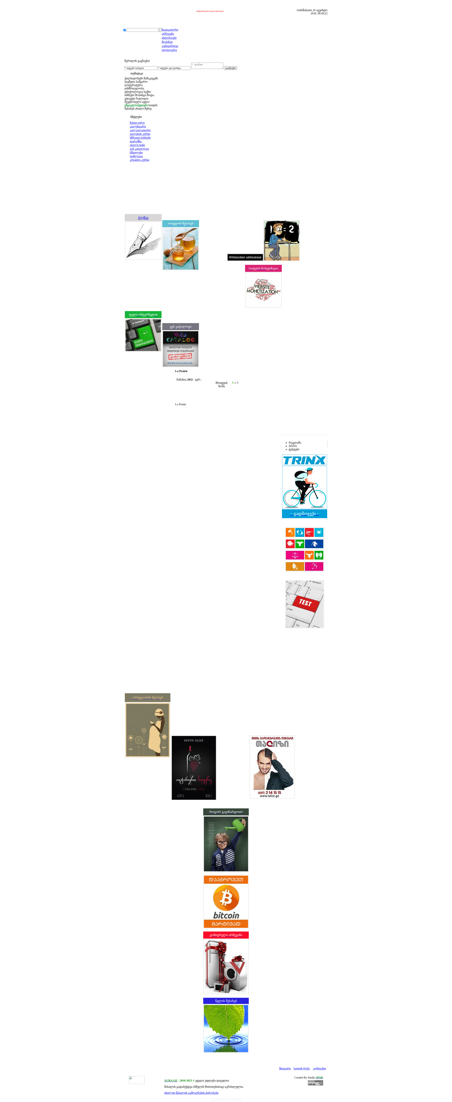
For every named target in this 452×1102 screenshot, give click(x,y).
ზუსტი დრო (137, 122)
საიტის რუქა (302, 1068)
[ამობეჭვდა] (176, 376)
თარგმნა (136, 141)
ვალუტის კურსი (140, 133)
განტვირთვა (170, 46)
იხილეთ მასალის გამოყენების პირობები (191, 1092)
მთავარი (285, 1068)
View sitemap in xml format (226, 1098)
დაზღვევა (136, 156)
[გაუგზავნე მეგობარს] (180, 376)
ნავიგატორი (170, 29)
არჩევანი (168, 33)
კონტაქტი (319, 1068)
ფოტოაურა (169, 50)
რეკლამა (295, 442)
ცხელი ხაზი (137, 145)
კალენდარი (138, 126)
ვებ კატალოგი (139, 148)
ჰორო (293, 445)
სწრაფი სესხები (140, 137)
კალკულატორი (140, 130)
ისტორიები (169, 37)
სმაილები (136, 152)
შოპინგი (167, 41)
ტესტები (294, 449)
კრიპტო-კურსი (139, 159)
